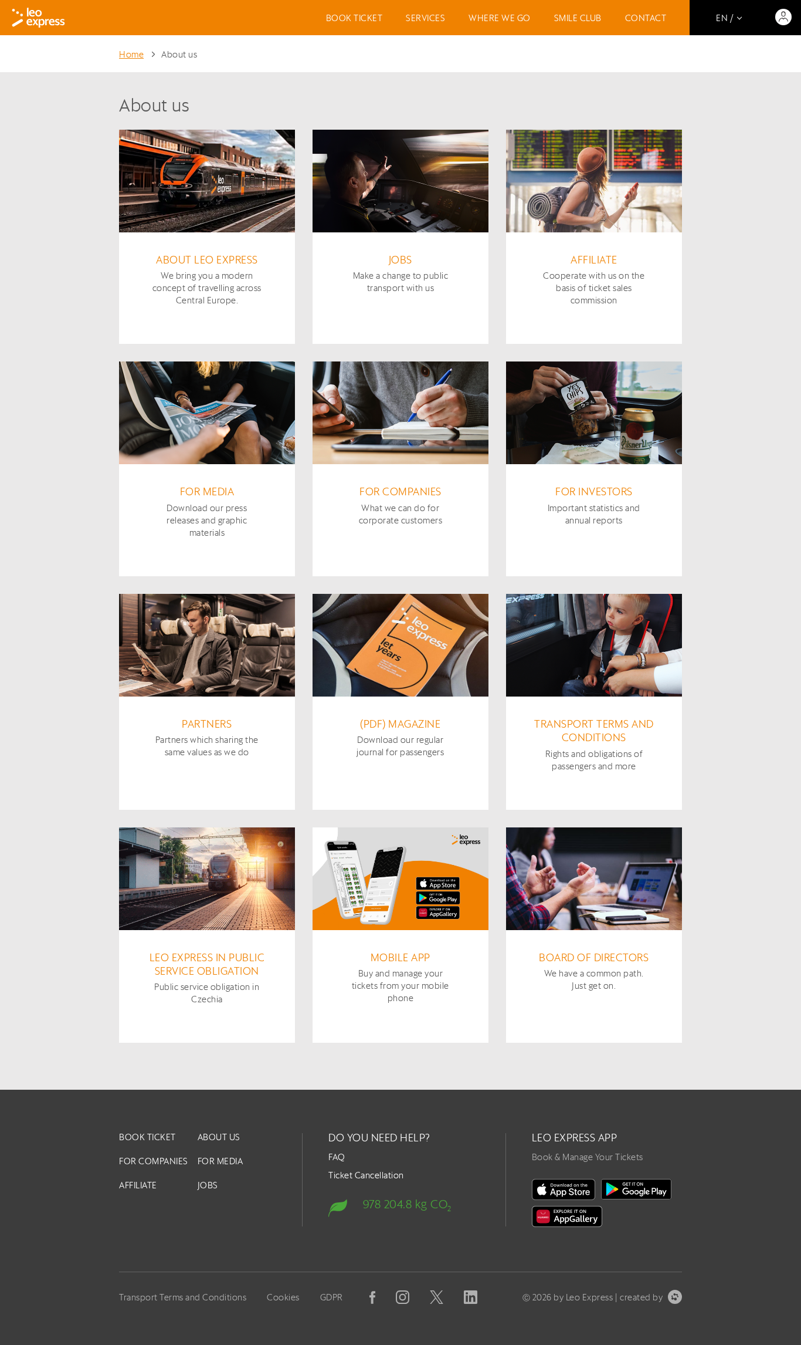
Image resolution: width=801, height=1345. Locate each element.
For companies (153, 1161)
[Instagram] (402, 1297)
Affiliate (138, 1185)
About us (179, 54)
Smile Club (578, 17)
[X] (436, 1297)
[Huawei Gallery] (567, 1216)
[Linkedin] (470, 1297)
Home (131, 54)
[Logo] (38, 18)
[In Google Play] (636, 1189)
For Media (220, 1161)
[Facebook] (372, 1297)
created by (641, 1297)
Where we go (500, 17)
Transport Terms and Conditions (182, 1297)
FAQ (336, 1156)
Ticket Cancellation (366, 1175)
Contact (646, 17)
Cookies (283, 1297)
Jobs (208, 1185)
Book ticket (354, 17)
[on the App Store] (563, 1189)
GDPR (331, 1297)
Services (425, 17)
